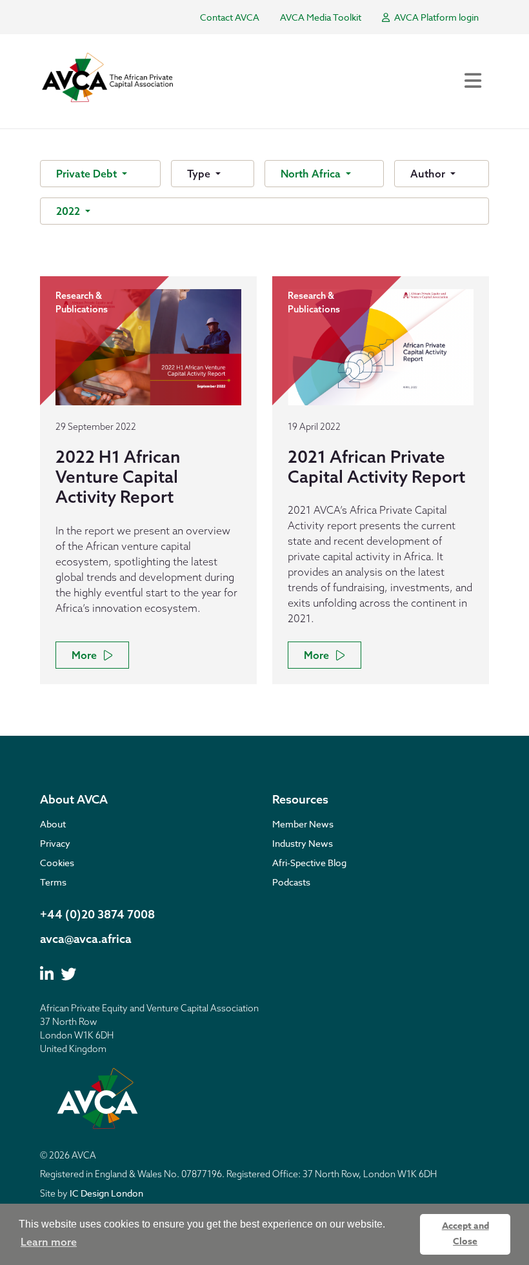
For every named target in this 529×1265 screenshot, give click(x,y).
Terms (53, 882)
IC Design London (106, 1193)
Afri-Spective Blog (309, 862)
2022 (69, 211)
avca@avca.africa (86, 938)
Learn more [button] (49, 1241)
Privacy (55, 843)
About (53, 824)
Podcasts (291, 882)
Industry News (302, 843)
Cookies (57, 862)
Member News (303, 824)
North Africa (312, 173)
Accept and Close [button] (465, 1233)
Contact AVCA (229, 17)
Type (200, 173)
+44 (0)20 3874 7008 (97, 914)
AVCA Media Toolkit (320, 17)
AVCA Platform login (435, 17)
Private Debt (87, 173)
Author (429, 173)
